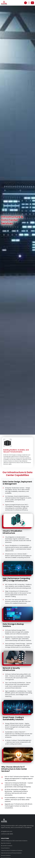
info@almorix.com (6, 831)
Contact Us (25, 2)
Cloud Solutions (5, 848)
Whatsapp (29, 2)
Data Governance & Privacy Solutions (11, 853)
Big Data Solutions (6, 843)
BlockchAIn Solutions (6, 845)
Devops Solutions (6, 855)
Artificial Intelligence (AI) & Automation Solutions (14, 840)
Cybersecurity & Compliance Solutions (11, 850)
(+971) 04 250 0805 (7, 834)
